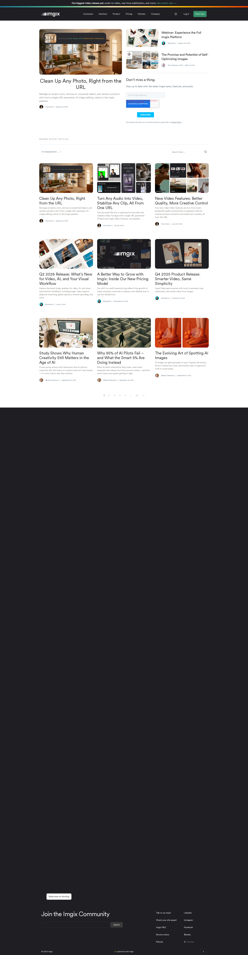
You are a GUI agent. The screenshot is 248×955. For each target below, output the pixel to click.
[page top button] (203, 951)
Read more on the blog (59, 896)
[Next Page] (143, 395)
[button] (103, 14)
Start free (199, 14)
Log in (186, 14)
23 (137, 395)
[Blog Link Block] (66, 194)
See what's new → (166, 3)
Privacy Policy (176, 122)
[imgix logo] (50, 14)
